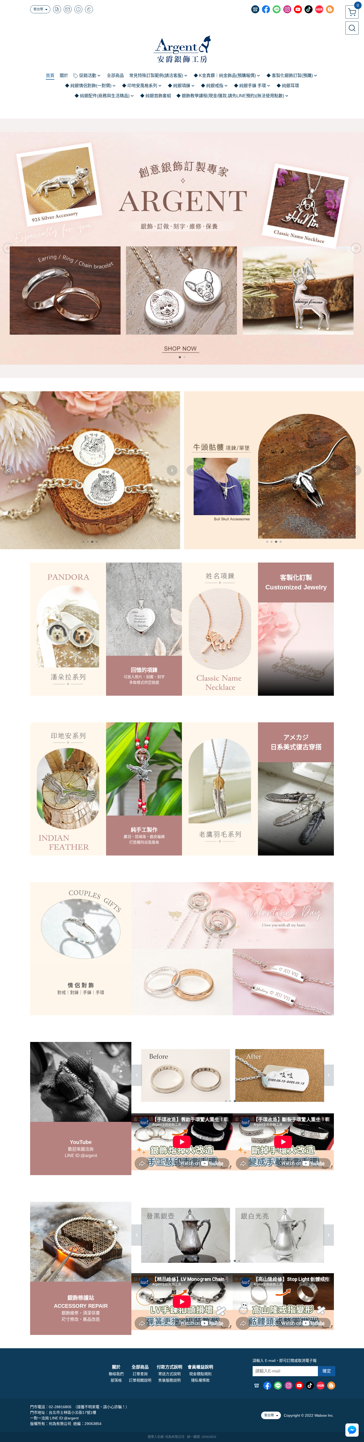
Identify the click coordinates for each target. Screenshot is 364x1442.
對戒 (61, 992)
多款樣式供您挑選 (144, 682)
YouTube (81, 1142)
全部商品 (140, 1367)
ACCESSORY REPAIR (81, 1306)
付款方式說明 (169, 1367)
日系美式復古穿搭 (296, 747)
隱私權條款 (200, 1380)
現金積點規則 (200, 1374)
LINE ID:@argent (81, 1155)
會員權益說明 (200, 1367)
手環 (100, 992)
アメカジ (296, 737)
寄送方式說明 (169, 1374)
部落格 (116, 1380)
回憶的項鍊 (144, 670)
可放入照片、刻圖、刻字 (144, 677)
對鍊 (74, 992)
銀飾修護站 (80, 1298)
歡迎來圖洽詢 (81, 1149)
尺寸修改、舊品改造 (81, 1319)
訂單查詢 (140, 1374)
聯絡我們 (116, 1374)
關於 (116, 1367)
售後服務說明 (169, 1380)
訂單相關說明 (140, 1380)
